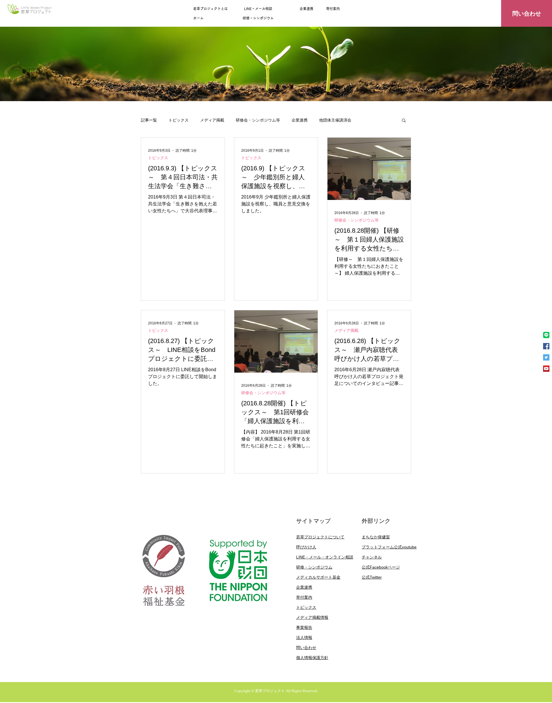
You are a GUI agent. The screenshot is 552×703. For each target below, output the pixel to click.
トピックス (178, 120)
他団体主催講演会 (335, 120)
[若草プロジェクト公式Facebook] (546, 346)
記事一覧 (149, 120)
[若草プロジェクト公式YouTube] (546, 368)
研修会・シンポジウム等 (258, 120)
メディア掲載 (212, 120)
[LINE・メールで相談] (546, 335)
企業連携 (300, 120)
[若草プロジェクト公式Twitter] (546, 357)
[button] (404, 121)
